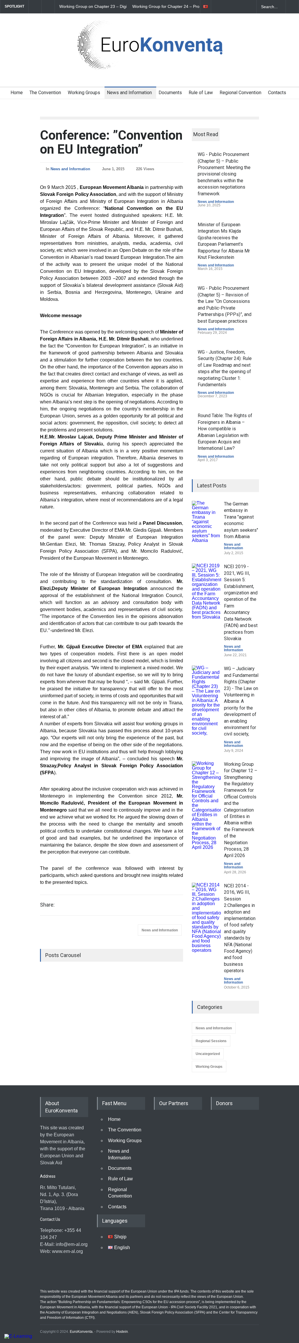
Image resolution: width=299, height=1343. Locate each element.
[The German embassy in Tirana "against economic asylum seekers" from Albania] (206, 522)
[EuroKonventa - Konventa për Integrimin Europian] (149, 64)
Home (17, 92)
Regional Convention (240, 92)
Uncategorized (208, 1054)
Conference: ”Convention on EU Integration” (111, 142)
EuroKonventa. (81, 1332)
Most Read (205, 134)
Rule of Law (201, 92)
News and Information (129, 92)
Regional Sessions (211, 1041)
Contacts (277, 92)
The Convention (45, 92)
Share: (47, 904)
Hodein (122, 1332)
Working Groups (84, 92)
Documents (170, 92)
